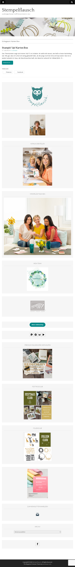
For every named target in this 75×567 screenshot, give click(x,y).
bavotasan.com (47, 564)
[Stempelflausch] (37, 20)
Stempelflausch (18, 10)
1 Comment (14, 50)
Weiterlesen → (7, 62)
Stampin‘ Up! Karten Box (15, 47)
